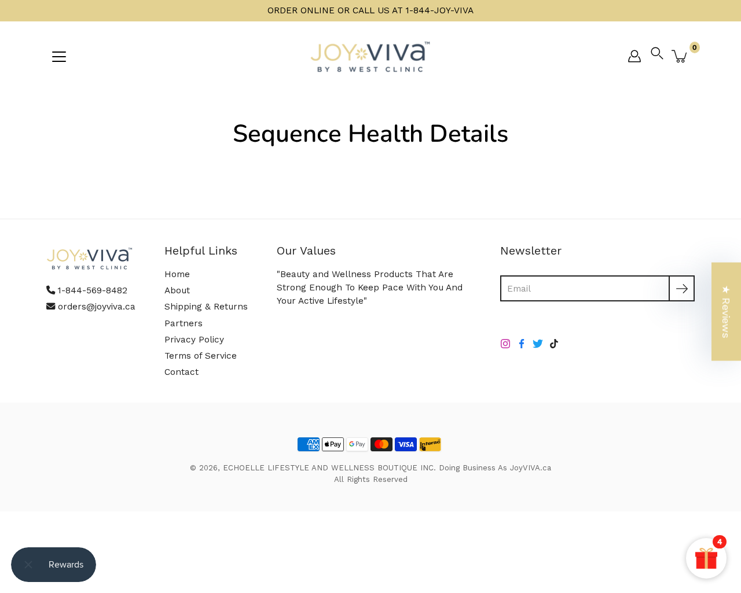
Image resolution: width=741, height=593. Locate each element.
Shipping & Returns (206, 306)
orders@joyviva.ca (96, 306)
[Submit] (682, 288)
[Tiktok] (554, 343)
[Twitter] (538, 343)
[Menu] (59, 57)
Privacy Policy (194, 339)
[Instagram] (505, 343)
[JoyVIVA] (370, 56)
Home (177, 274)
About (177, 290)
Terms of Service (200, 356)
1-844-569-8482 (92, 290)
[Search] (660, 56)
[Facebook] (521, 343)
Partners (183, 323)
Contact (181, 372)
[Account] (634, 56)
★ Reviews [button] (726, 311)
